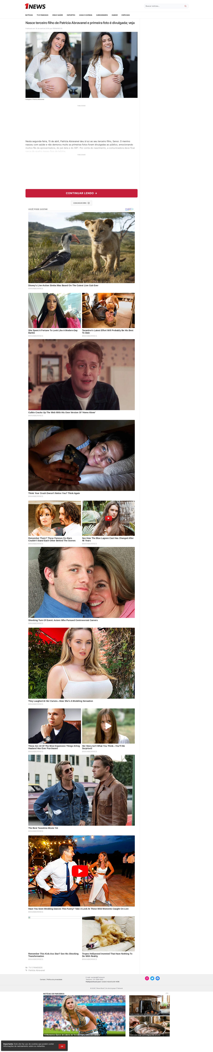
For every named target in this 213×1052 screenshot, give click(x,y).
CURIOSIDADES (102, 15)
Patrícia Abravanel (37, 970)
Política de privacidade (54, 979)
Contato (42, 979)
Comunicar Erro (79, 203)
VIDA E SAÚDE (57, 15)
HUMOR (115, 15)
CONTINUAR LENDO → (81, 193)
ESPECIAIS (126, 15)
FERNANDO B (57, 28)
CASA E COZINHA (85, 15)
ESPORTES (71, 15)
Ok (62, 1046)
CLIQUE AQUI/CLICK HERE (110, 982)
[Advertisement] (82, 122)
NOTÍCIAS (29, 15)
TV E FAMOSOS (42, 15)
